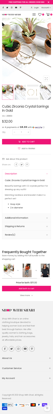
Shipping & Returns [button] (15, 226)
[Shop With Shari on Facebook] (3, 7)
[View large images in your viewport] (46, 78)
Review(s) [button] (10, 234)
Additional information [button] (16, 217)
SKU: (4, 116)
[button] (48, 51)
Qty (4, 132)
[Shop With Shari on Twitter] (7, 7)
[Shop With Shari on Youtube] (16, 7)
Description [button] (11, 173)
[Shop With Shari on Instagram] (11, 7)
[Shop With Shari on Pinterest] (20, 7)
